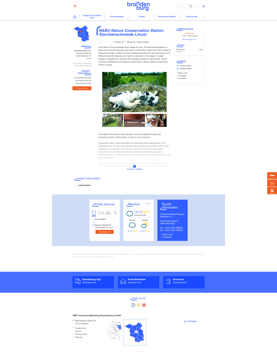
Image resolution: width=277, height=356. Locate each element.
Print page (192, 321)
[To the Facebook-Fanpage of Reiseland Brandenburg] (133, 305)
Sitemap (78, 337)
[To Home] (76, 17)
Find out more (82, 88)
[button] (272, 190)
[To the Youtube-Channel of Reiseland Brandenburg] (144, 305)
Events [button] (142, 16)
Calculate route (104, 232)
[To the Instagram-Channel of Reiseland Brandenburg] (138, 305)
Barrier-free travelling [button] (167, 16)
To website (167, 237)
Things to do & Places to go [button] (92, 16)
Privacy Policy (81, 334)
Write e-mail (167, 234)
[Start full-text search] (191, 6)
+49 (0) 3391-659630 (173, 227)
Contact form (80, 328)
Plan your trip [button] (191, 16)
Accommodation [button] (117, 16)
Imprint (78, 331)
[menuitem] (198, 6)
